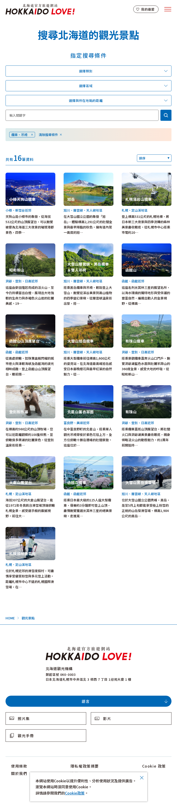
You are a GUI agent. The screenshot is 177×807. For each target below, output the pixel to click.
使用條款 (19, 766)
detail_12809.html (20, 529)
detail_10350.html (78, 246)
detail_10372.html (78, 387)
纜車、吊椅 (19, 134)
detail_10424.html (136, 317)
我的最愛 (148, 9)
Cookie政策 (75, 793)
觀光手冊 (26, 735)
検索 (165, 115)
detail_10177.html (136, 387)
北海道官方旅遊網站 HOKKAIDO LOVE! (40, 9)
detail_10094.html (78, 458)
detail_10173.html (78, 175)
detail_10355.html (78, 317)
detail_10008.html (136, 175)
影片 (107, 718)
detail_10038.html (20, 175)
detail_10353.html (136, 458)
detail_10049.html (20, 246)
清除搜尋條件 (48, 134)
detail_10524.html (20, 458)
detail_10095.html (136, 246)
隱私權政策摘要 (85, 766)
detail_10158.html (20, 387)
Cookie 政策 (154, 766)
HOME (10, 618)
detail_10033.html (20, 317)
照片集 (24, 718)
